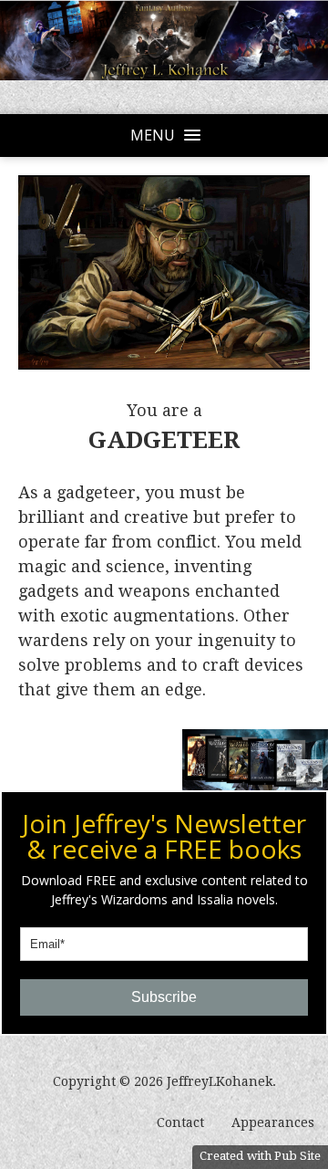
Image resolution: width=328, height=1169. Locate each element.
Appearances (272, 1122)
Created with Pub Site (260, 1156)
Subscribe (164, 997)
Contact (180, 1122)
